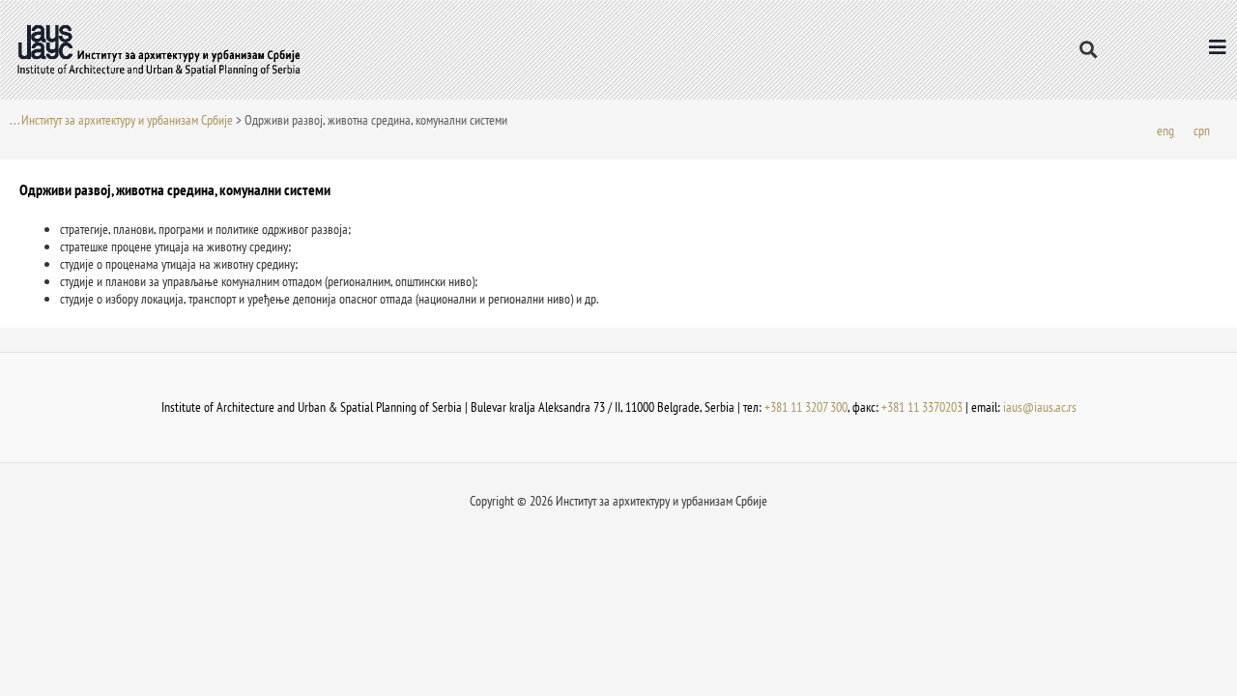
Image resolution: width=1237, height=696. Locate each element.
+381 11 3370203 (922, 407)
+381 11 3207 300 (806, 407)
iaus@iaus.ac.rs (1040, 407)
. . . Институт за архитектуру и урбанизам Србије (121, 120)
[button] (1088, 50)
